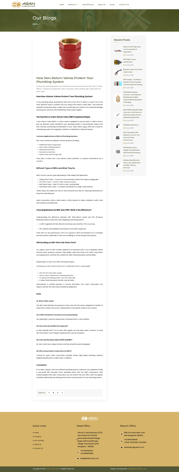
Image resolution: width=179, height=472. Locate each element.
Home (61, 5)
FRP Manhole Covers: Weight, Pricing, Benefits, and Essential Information (131, 150)
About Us (102, 5)
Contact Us (124, 5)
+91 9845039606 (130, 440)
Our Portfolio (88, 5)
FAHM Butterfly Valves (130, 125)
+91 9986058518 (86, 453)
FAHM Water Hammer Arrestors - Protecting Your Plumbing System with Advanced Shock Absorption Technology (132, 97)
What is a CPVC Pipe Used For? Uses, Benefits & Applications (131, 49)
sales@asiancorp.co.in (89, 458)
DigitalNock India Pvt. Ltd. (137, 469)
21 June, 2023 (129, 55)
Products (72, 5)
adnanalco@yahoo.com (134, 447)
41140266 (142, 442)
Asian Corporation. (53, 469)
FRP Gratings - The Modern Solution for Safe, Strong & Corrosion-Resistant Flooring (132, 82)
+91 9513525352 (86, 451)
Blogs (112, 5)
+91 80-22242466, (131, 442)
